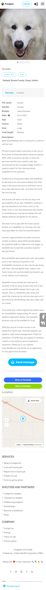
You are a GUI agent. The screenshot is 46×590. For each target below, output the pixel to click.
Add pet (26, 4)
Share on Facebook (23, 380)
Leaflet (18, 445)
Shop (6, 515)
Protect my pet (10, 476)
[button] (21, 416)
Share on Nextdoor (23, 386)
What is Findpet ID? (12, 463)
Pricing (7, 532)
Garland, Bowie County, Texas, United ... (21, 80)
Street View (35, 401)
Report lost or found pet (14, 471)
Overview (9, 93)
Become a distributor (13, 510)
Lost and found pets (13, 467)
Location (20, 93)
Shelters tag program (13, 502)
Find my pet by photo (13, 480)
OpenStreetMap (28, 445)
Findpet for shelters (12, 493)
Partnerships (9, 506)
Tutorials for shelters (13, 498)
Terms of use (10, 537)
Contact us (9, 528)
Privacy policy (10, 541)
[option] (23, 34)
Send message (24, 362)
